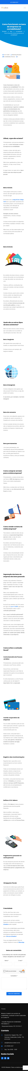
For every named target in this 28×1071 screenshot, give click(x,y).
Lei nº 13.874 (14, 606)
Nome (7, 960)
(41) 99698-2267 (14, 2)
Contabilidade (7, 56)
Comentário (14, 976)
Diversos (13, 56)
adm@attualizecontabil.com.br (12, 1042)
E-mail (20, 960)
